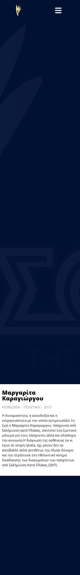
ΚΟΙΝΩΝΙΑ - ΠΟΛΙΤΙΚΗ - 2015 (27, 407)
